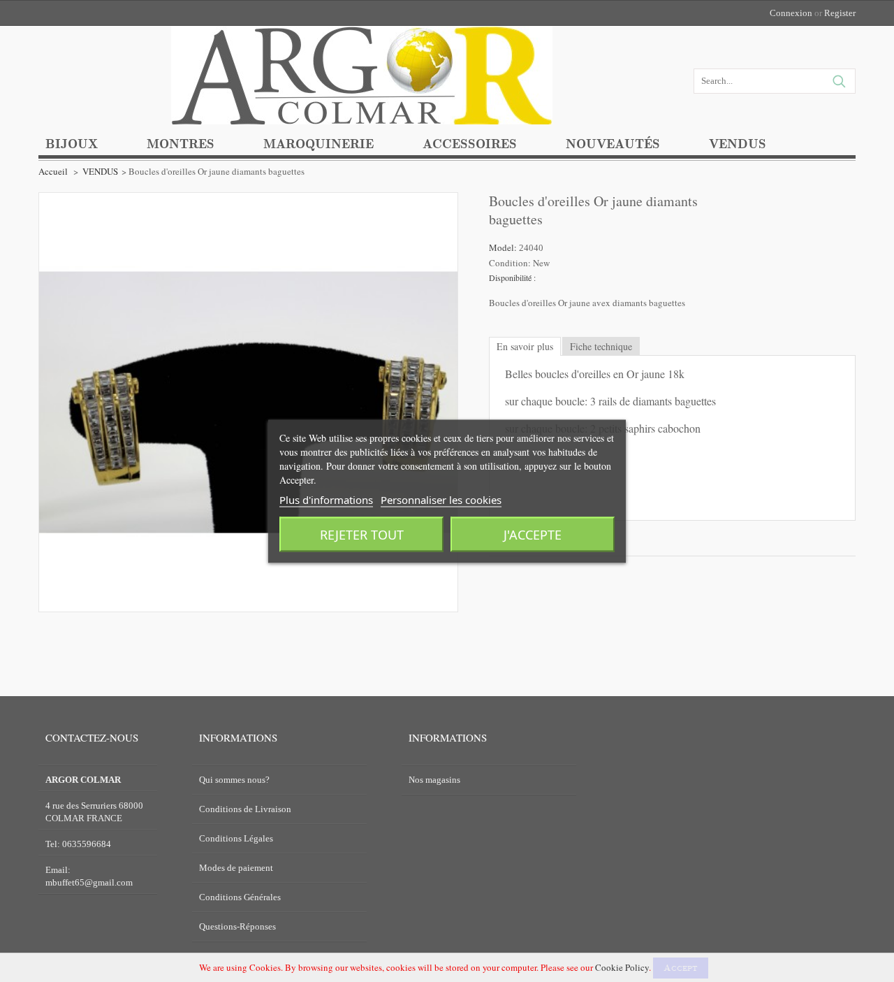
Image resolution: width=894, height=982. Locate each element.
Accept (681, 968)
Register (840, 13)
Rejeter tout (362, 534)
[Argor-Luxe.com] (361, 103)
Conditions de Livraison (245, 809)
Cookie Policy (622, 967)
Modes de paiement (236, 867)
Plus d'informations (326, 499)
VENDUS (100, 171)
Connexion (791, 13)
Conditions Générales (240, 897)
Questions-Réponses (237, 926)
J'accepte (533, 534)
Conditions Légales (236, 838)
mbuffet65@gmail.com (89, 882)
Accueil (53, 171)
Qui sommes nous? (234, 779)
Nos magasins (434, 779)
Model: (504, 247)
